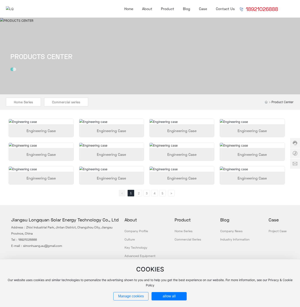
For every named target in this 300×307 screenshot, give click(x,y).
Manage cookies (131, 296)
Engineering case (41, 131)
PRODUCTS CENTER (41, 56)
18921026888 (27, 239)
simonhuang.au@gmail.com (42, 246)
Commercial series (66, 102)
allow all (169, 296)
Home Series (23, 102)
